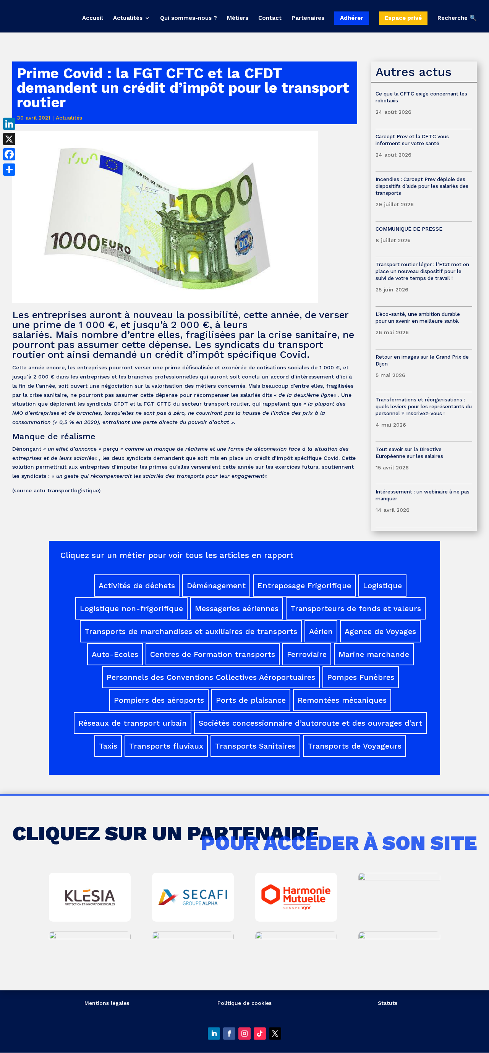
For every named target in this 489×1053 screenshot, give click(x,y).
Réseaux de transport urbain (132, 723)
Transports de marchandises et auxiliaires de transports (190, 631)
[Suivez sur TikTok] (260, 1033)
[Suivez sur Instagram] (244, 1033)
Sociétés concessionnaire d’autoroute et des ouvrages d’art (310, 723)
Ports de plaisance (251, 700)
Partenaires (307, 18)
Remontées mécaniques (342, 700)
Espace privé (403, 18)
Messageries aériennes (237, 608)
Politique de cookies (244, 1003)
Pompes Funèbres (360, 677)
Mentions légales (106, 1003)
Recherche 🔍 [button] (457, 18)
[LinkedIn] (9, 123)
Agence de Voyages (380, 631)
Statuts (387, 1003)
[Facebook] (9, 154)
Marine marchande (373, 654)
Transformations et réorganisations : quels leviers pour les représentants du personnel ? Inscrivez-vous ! (424, 406)
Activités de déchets (137, 585)
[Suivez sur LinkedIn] (214, 1033)
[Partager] (9, 169)
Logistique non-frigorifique (131, 608)
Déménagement (216, 585)
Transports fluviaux (166, 746)
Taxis (108, 746)
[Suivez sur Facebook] (229, 1033)
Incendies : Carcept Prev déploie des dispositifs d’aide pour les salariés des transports (422, 186)
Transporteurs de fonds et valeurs (355, 608)
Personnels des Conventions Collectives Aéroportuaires (211, 677)
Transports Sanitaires (255, 746)
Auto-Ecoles (115, 654)
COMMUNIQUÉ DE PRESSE (409, 229)
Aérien (321, 631)
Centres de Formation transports (212, 654)
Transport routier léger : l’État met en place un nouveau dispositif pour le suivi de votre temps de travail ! (422, 271)
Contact (270, 18)
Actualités (127, 18)
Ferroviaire (307, 654)
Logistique (382, 585)
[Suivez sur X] (275, 1033)
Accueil (92, 18)
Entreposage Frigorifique (304, 585)
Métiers (237, 18)
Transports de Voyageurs (355, 746)
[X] (9, 139)
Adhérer (351, 18)
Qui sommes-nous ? (188, 18)
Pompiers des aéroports (159, 700)
